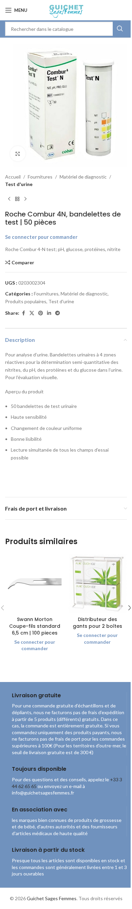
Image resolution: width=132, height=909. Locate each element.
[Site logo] (65, 10)
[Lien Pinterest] (40, 313)
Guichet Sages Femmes (51, 898)
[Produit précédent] (9, 199)
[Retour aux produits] (17, 199)
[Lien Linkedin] (49, 313)
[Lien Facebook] (23, 313)
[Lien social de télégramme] (57, 313)
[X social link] (31, 313)
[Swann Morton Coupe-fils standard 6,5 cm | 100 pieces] (34, 583)
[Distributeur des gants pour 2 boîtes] (97, 583)
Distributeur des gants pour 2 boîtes (97, 622)
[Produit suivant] (25, 199)
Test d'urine (18, 184)
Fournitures (40, 177)
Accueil (13, 177)
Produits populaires (25, 301)
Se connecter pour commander (41, 237)
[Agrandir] (17, 153)
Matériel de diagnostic (83, 177)
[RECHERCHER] (120, 29)
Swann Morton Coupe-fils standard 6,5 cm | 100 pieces (34, 626)
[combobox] (66, 29)
